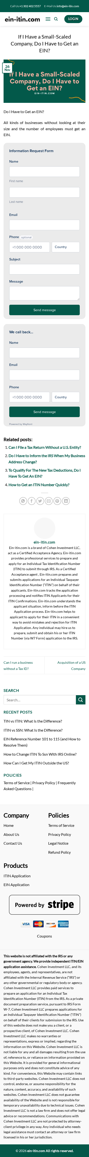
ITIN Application (17, 875)
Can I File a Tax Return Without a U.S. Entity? (45, 447)
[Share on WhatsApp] (23, 501)
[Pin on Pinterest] (57, 501)
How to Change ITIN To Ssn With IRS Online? (40, 754)
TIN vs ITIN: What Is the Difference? (33, 721)
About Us (11, 834)
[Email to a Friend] (49, 501)
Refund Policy (59, 852)
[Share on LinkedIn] (66, 501)
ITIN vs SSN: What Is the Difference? (33, 730)
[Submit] (80, 699)
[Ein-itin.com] (23, 18)
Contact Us (13, 843)
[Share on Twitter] (40, 501)
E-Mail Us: (61, 6)
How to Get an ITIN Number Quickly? (39, 484)
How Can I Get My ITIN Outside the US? (36, 763)
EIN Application (16, 884)
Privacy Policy (43, 782)
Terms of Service (17, 782)
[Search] (56, 19)
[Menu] (48, 19)
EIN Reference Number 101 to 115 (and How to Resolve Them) (42, 742)
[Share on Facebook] (32, 501)
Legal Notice (58, 843)
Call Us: (25, 6)
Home (9, 825)
